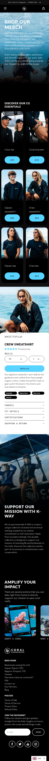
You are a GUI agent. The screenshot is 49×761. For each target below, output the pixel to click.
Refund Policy (11, 709)
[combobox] (38, 758)
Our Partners (11, 686)
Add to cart (24, 368)
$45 (12, 276)
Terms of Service (12, 703)
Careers (8, 674)
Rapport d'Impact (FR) (15, 671)
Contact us (10, 683)
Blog (7, 689)
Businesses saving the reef (17, 665)
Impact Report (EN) (14, 668)
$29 (37, 160)
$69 (12, 218)
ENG (39, 758)
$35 (12, 160)
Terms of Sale (11, 700)
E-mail (10, 732)
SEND (38, 732)
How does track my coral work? (19, 677)
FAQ (6, 680)
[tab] (18, 333)
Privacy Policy (11, 706)
